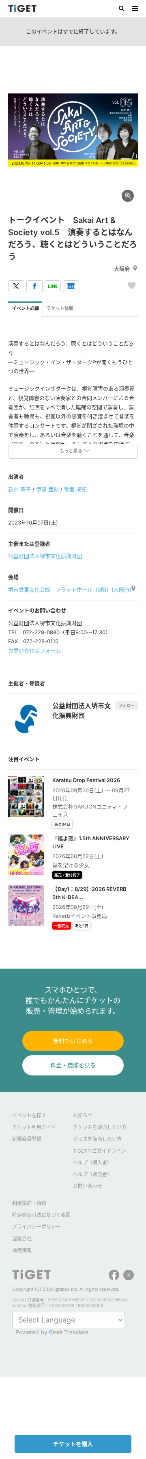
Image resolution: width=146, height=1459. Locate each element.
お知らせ (82, 1115)
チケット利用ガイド (34, 1127)
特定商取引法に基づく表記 (41, 1215)
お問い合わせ (87, 1186)
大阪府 (122, 268)
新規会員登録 (26, 1139)
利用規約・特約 (29, 1203)
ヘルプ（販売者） (92, 1174)
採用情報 (22, 1250)
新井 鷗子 (19, 489)
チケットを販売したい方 (100, 1127)
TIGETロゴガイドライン (99, 1151)
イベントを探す (29, 1115)
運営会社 (22, 1239)
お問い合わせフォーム (34, 650)
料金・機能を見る (73, 1065)
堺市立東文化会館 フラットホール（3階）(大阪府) (69, 589)
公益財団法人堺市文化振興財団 (45, 556)
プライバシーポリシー (36, 1227)
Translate (76, 1332)
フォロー (126, 705)
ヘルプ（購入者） (92, 1163)
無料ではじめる (73, 1040)
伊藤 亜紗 (47, 489)
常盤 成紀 (75, 489)
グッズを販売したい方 (97, 1139)
